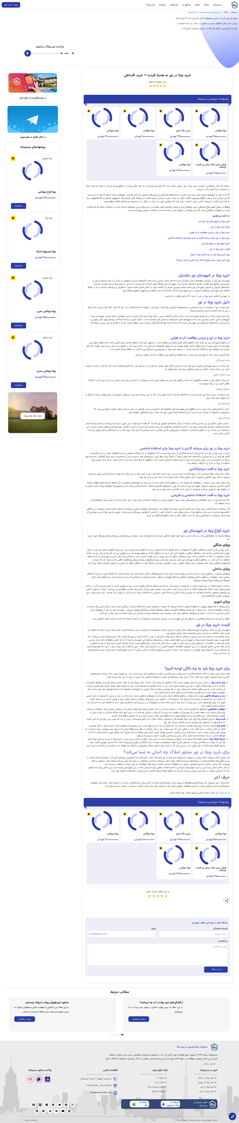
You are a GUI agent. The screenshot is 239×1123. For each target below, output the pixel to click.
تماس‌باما (150, 5)
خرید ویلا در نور (208, 1087)
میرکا (26, 1120)
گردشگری (174, 5)
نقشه (197, 5)
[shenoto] (30, 1079)
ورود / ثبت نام (11, 5)
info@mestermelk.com (100, 1092)
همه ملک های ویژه (32, 416)
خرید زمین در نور (207, 1091)
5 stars (166, 896)
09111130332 (105, 1085)
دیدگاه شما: (223, 941)
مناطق (187, 5)
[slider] (43, 53)
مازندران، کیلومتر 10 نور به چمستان (96, 1078)
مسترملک (217, 5)
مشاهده (18, 206)
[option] (176, 1014)
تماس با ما (160, 1082)
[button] (122, 1034)
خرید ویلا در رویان (206, 1082)
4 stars (162, 896)
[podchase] (38, 1079)
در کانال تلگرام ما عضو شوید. (32, 137)
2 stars (153, 896)
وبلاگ (206, 5)
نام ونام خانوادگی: (220, 928)
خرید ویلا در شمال (206, 1078)
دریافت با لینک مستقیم (173, 1104)
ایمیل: (153, 928)
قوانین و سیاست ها (156, 1087)
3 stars (157, 896)
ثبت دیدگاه (216, 969)
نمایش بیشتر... (208, 1063)
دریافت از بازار (144, 1104)
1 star (149, 896)
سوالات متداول (158, 1091)
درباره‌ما (162, 5)
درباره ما (161, 1078)
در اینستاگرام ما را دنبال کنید (32, 98)
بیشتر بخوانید (138, 1019)
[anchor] (47, 1079)
